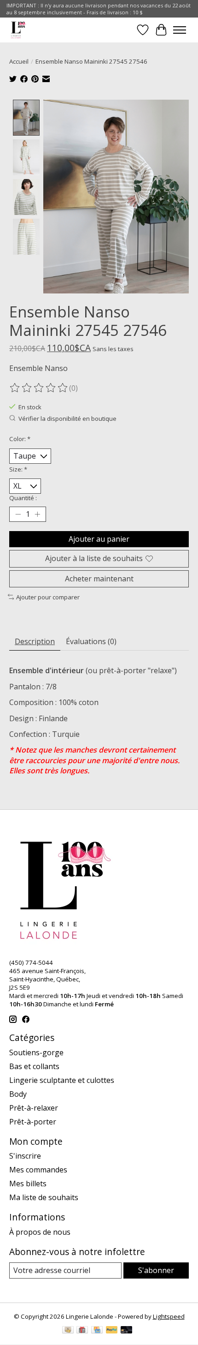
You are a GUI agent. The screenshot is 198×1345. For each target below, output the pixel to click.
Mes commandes (38, 1170)
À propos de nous (39, 1232)
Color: (19, 439)
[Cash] (68, 1330)
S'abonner (156, 1270)
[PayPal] (112, 1330)
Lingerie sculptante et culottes (61, 1080)
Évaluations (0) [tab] (91, 641)
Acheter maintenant (99, 579)
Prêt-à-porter (32, 1122)
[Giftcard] (82, 1330)
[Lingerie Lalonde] (18, 29)
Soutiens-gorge (36, 1052)
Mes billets (28, 1183)
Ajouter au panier (99, 539)
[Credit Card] (97, 1330)
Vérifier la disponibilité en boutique (67, 418)
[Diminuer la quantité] (18, 514)
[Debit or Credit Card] (127, 1330)
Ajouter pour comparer (48, 597)
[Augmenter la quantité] (37, 514)
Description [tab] (35, 641)
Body (18, 1094)
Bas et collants (34, 1066)
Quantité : (23, 498)
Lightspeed (169, 1316)
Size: (18, 469)
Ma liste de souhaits (43, 1197)
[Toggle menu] (179, 30)
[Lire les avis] (39, 388)
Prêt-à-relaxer (33, 1108)
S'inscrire (25, 1156)
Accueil (19, 61)
